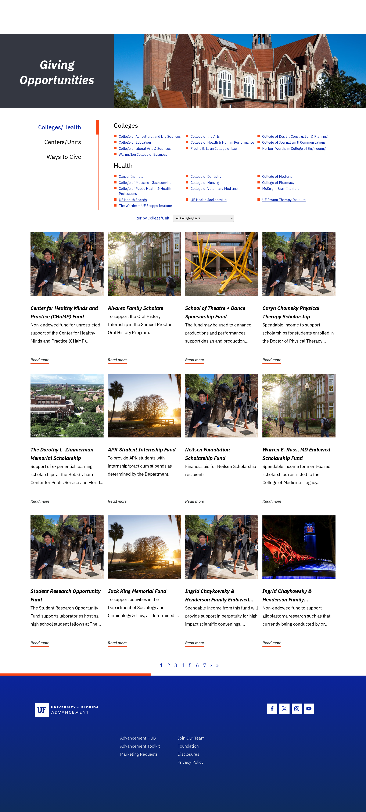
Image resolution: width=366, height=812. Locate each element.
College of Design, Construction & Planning (295, 136)
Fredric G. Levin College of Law (214, 148)
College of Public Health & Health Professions (145, 191)
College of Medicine (277, 176)
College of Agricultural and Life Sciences (150, 136)
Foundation (188, 746)
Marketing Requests (139, 754)
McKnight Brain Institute (280, 188)
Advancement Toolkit (140, 746)
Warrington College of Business (143, 154)
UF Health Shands (133, 200)
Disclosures (188, 754)
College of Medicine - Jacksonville (145, 182)
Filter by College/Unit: (151, 218)
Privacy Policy (190, 762)
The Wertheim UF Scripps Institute (145, 206)
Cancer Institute (131, 176)
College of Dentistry (206, 176)
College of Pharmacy (278, 182)
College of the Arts (205, 136)
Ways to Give (64, 157)
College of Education (135, 142)
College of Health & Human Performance (222, 142)
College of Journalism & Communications (294, 142)
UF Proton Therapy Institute (284, 200)
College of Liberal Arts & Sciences (145, 148)
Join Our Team (191, 738)
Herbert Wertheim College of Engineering (294, 148)
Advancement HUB (138, 738)
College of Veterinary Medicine (214, 188)
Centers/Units (62, 142)
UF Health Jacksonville (209, 200)
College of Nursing (205, 182)
